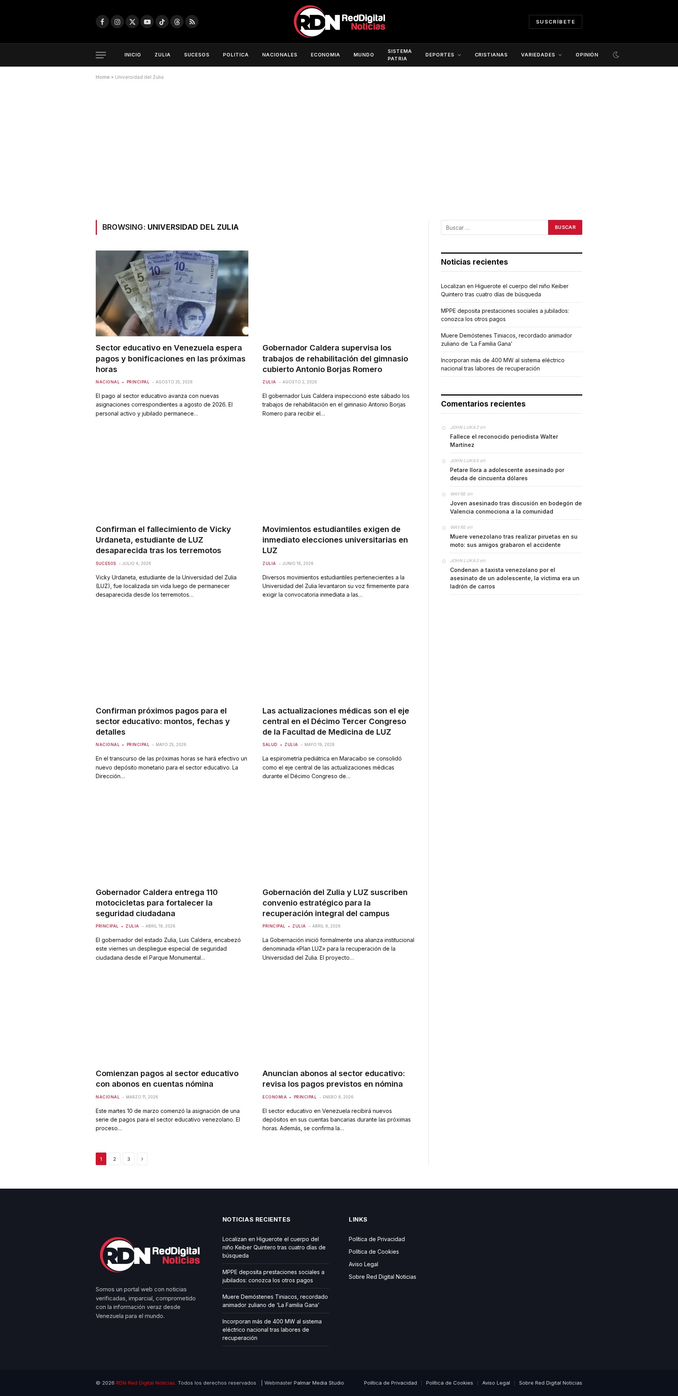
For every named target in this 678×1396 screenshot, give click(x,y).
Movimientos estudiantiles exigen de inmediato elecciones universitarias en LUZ (335, 540)
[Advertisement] (339, 148)
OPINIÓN (587, 55)
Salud (270, 744)
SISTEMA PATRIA (400, 55)
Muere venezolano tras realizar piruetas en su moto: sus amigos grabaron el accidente (514, 540)
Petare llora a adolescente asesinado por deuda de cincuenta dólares (507, 474)
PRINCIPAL (138, 381)
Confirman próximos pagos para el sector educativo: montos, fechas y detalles (163, 721)
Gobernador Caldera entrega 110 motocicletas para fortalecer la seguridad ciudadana (157, 903)
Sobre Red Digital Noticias (382, 1276)
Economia (274, 1097)
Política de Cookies (374, 1251)
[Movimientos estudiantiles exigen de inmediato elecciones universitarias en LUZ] (338, 475)
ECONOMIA (326, 55)
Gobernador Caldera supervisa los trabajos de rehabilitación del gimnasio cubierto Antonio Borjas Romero (335, 358)
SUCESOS (197, 55)
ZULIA (163, 55)
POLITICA (236, 55)
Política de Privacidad (377, 1239)
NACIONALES (279, 55)
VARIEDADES (538, 55)
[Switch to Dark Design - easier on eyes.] (615, 54)
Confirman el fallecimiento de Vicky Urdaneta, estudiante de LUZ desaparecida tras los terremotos (163, 540)
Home (103, 77)
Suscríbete (555, 21)
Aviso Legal (363, 1264)
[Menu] (101, 55)
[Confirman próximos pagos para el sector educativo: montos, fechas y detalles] (172, 656)
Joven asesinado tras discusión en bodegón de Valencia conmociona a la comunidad (516, 507)
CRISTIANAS (491, 55)
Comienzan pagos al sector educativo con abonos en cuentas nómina (167, 1079)
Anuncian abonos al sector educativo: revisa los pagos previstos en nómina (333, 1079)
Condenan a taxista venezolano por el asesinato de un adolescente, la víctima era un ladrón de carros (515, 578)
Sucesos (106, 563)
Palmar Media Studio (319, 1383)
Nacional (108, 381)
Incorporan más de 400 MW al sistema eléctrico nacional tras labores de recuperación (272, 1329)
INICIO (132, 55)
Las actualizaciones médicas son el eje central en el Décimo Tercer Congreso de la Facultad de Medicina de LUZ (335, 721)
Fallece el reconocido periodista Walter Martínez (504, 440)
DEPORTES (439, 55)
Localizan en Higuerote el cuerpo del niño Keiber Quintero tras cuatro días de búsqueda (274, 1247)
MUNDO (364, 55)
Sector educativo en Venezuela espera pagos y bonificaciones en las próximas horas (171, 358)
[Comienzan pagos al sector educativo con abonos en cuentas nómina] (172, 1019)
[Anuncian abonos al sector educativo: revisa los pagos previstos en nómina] (338, 1019)
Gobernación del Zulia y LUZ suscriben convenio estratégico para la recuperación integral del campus (335, 903)
